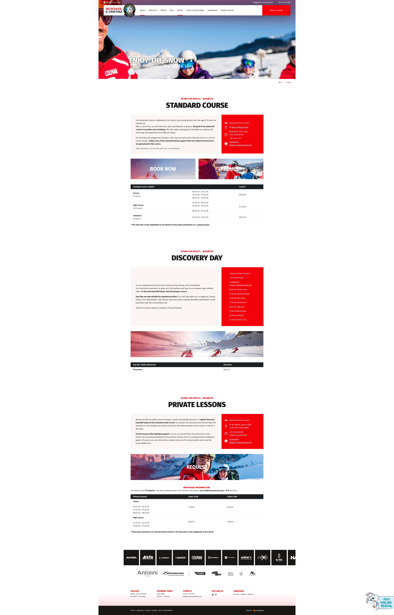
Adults (180, 10)
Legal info (140, 610)
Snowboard (212, 10)
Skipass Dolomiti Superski (240, 145)
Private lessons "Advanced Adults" (197, 467)
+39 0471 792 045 (188, 594)
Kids (172, 10)
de (236, 594)
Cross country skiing (195, 10)
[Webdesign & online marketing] (258, 610)
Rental (163, 10)
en (243, 594)
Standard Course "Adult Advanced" (163, 169)
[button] (279, 82)
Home (142, 10)
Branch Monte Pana (240, 127)
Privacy (147, 610)
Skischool (153, 10)
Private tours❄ (227, 10)
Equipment (234, 142)
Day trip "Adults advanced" (197, 344)
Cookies (154, 610)
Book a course (276, 10)
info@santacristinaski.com (192, 596)
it (250, 594)
